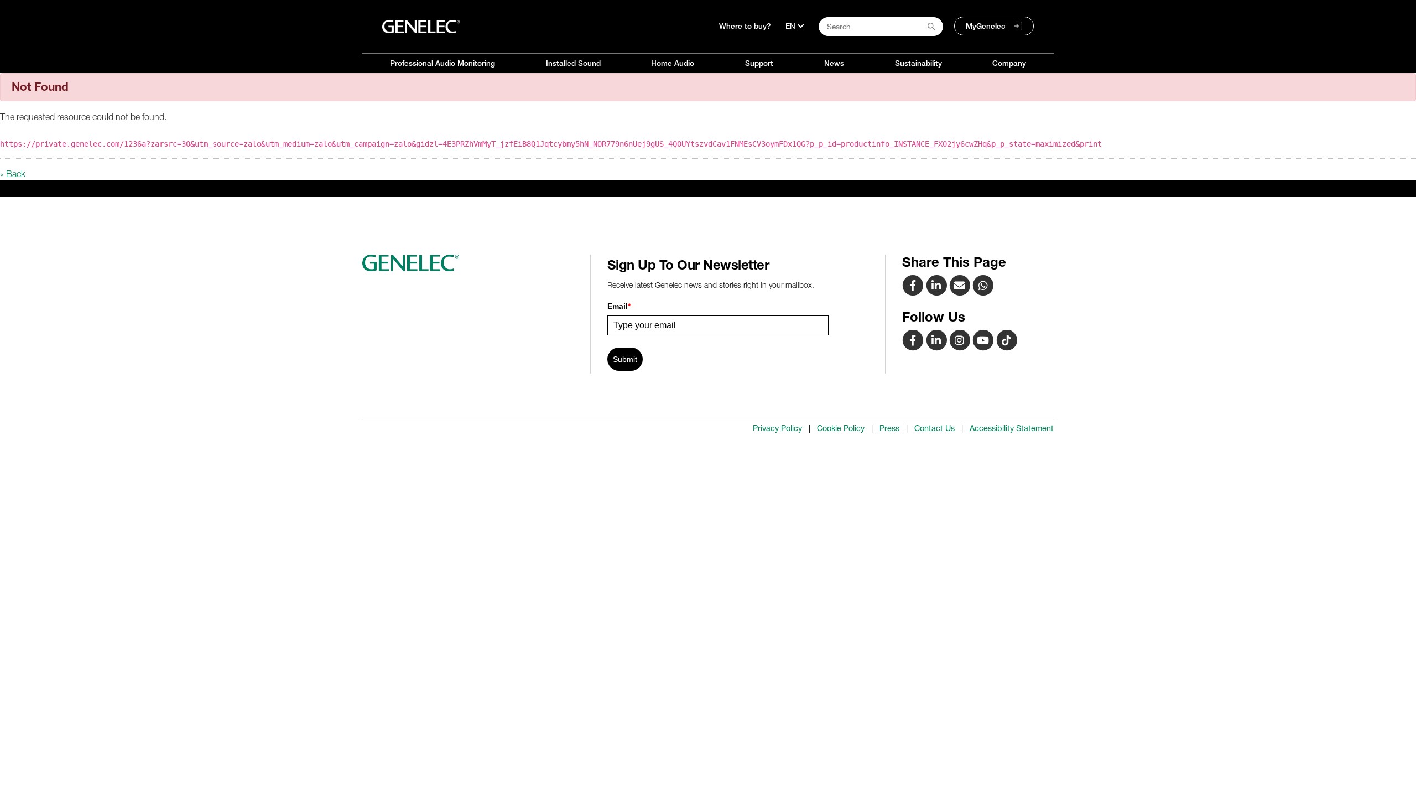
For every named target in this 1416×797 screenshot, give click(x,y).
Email (619, 306)
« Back (12, 173)
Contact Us (934, 428)
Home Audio (672, 63)
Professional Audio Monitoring (442, 63)
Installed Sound (573, 63)
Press (889, 428)
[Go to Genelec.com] (421, 26)
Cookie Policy (841, 428)
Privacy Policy (777, 428)
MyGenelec (986, 26)
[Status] (960, 285)
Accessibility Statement (1012, 428)
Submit (625, 359)
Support (759, 63)
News (834, 63)
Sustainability (918, 63)
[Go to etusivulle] (472, 263)
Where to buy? (745, 26)
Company (1009, 63)
